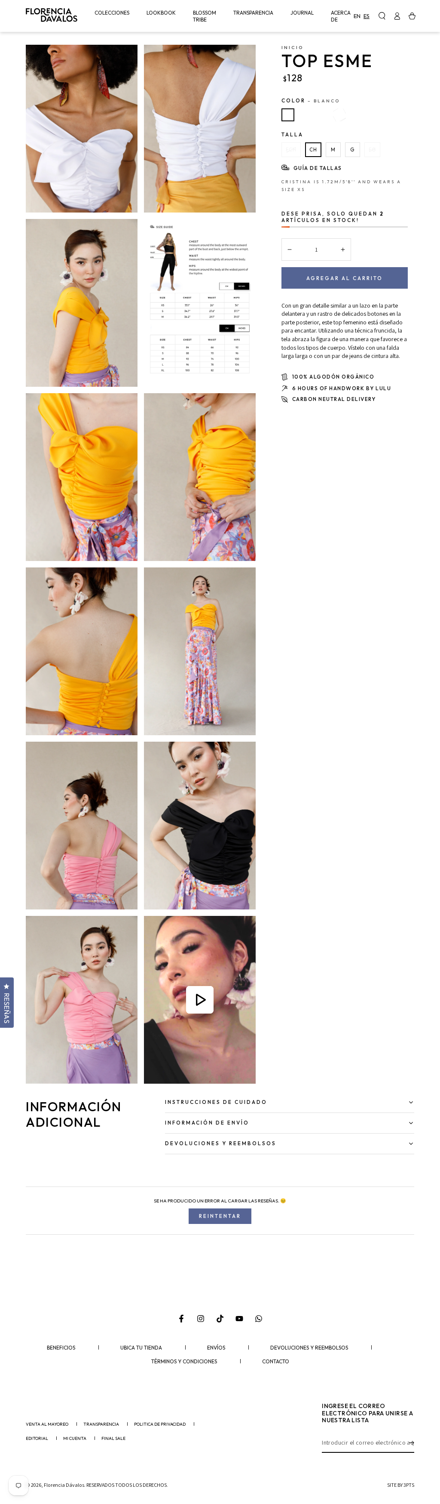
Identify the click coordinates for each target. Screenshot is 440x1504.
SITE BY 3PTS (400, 1485)
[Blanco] (287, 114)
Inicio (292, 47)
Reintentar (220, 1216)
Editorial (37, 1438)
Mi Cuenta (74, 1438)
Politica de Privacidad (160, 1424)
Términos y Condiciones (184, 1361)
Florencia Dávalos (64, 1485)
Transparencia (101, 1424)
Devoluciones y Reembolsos (309, 1347)
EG (372, 150)
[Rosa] (322, 114)
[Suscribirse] (411, 1442)
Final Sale (113, 1438)
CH (313, 150)
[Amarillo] (305, 114)
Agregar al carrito (344, 278)
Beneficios (61, 1347)
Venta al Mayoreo (47, 1424)
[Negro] (339, 114)
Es (367, 15)
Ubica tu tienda (141, 1347)
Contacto (275, 1361)
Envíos (216, 1347)
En (357, 15)
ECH (291, 150)
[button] (381, 15)
